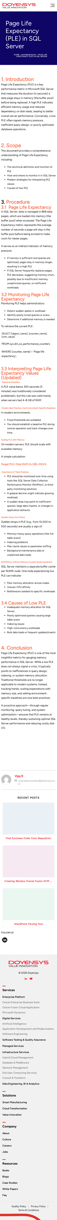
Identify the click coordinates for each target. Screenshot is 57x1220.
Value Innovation (12, 1114)
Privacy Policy (38, 1206)
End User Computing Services (19, 1072)
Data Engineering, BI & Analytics (20, 1083)
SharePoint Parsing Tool (28, 924)
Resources (9, 1163)
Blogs (5, 1176)
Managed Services (13, 1045)
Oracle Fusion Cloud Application (20, 1007)
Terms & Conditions (28, 1210)
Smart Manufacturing (14, 1102)
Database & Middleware (15, 1062)
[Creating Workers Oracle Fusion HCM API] (28, 861)
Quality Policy (19, 1206)
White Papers (10, 1188)
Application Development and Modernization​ (28, 1028)
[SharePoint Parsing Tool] (28, 904)
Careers (6, 1145)
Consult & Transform (14, 1077)
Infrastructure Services (15, 1052)
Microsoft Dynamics (13, 1012)
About (5, 1133)
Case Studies (9, 1182)
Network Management (15, 1067)
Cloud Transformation (14, 1108)
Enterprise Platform (13, 996)
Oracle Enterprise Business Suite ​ (21, 1002)
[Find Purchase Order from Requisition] (28, 818)
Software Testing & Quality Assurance (24, 1039)
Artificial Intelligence (14, 1023)
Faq (4, 1195)
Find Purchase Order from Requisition (28, 838)
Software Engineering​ (14, 1033)
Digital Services (11, 1018)
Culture (6, 1139)
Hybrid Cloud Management (17, 1057)
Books (5, 1170)
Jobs (5, 1151)
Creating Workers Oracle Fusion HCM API (29, 881)
